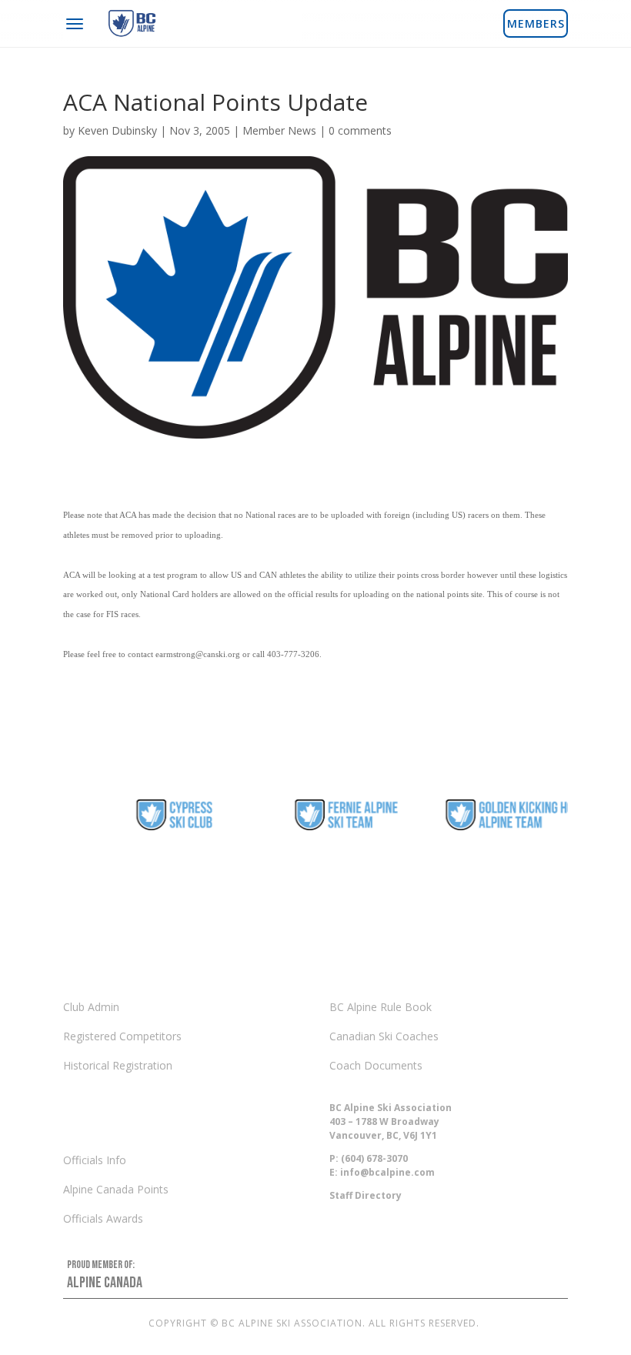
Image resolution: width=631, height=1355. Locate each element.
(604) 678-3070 (374, 1158)
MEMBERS (536, 23)
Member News (279, 130)
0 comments (360, 130)
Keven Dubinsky (117, 130)
